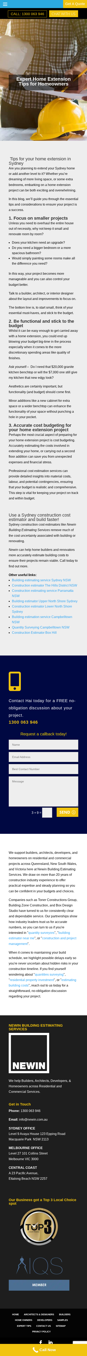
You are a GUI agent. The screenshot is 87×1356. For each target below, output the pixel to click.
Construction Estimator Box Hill (34, 632)
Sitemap (61, 1326)
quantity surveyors (41, 932)
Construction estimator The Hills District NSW (44, 585)
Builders (64, 1314)
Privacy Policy (41, 1331)
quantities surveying (49, 974)
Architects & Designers (39, 1314)
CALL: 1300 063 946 (27, 14)
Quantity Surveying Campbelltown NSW (40, 627)
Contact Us (43, 1326)
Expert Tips (24, 1326)
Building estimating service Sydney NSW (41, 580)
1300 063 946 (23, 722)
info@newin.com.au (33, 1119)
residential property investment (32, 980)
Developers (44, 1320)
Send (64, 812)
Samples (62, 1320)
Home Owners (23, 1320)
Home (15, 1314)
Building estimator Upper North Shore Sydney (44, 601)
